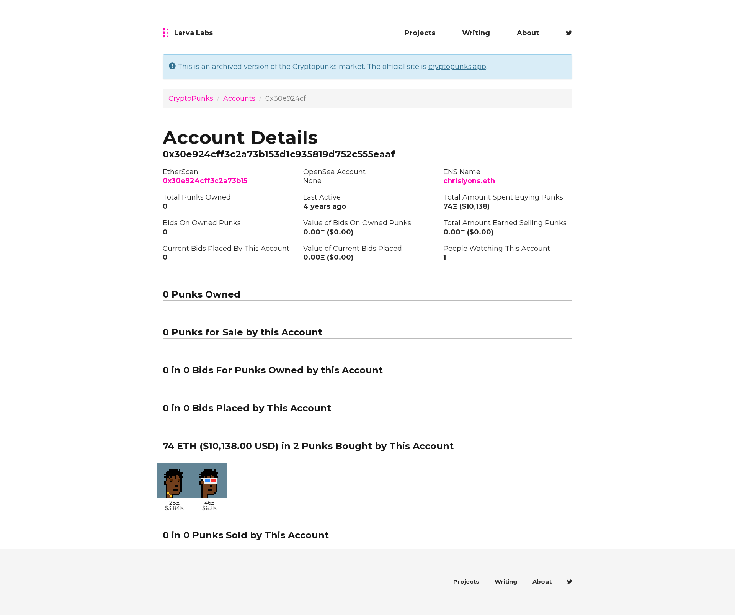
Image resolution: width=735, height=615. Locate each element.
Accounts (239, 98)
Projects (420, 33)
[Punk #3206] (174, 481)
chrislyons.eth (469, 181)
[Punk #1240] (209, 481)
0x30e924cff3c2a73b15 (205, 181)
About (528, 33)
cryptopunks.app (457, 66)
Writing (476, 33)
